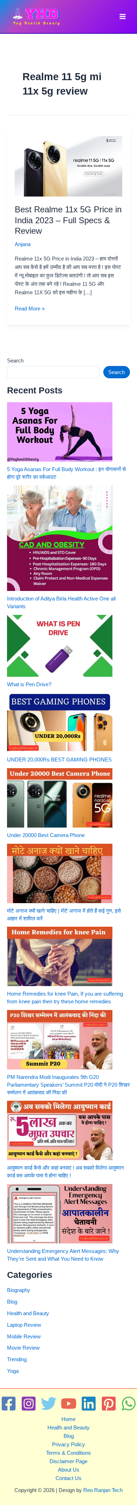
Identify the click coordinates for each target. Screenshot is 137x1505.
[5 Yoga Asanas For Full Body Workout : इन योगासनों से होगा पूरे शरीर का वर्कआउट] (59, 432)
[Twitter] (49, 1403)
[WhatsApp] (129, 1403)
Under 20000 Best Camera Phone (46, 835)
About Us (68, 1470)
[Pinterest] (109, 1403)
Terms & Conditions (68, 1453)
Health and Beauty (28, 1313)
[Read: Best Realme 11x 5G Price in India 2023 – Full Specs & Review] (68, 166)
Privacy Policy (68, 1444)
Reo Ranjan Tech (103, 1490)
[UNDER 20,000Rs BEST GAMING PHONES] (59, 722)
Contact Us (68, 1478)
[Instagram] (29, 1403)
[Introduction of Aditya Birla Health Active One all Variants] (59, 538)
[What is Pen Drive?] (59, 646)
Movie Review (23, 1348)
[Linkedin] (89, 1403)
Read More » (30, 309)
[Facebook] (9, 1403)
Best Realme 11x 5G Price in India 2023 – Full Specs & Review (68, 220)
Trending (17, 1359)
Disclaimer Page (68, 1461)
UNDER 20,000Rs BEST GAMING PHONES (59, 760)
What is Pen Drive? (29, 684)
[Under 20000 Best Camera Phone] (59, 798)
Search (15, 361)
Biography (18, 1290)
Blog (12, 1302)
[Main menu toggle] (122, 16)
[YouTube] (69, 1403)
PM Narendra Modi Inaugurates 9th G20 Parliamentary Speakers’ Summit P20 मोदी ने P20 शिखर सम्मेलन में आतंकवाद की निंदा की (68, 1084)
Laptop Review (24, 1325)
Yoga (13, 1371)
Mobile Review (24, 1336)
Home (68, 1419)
